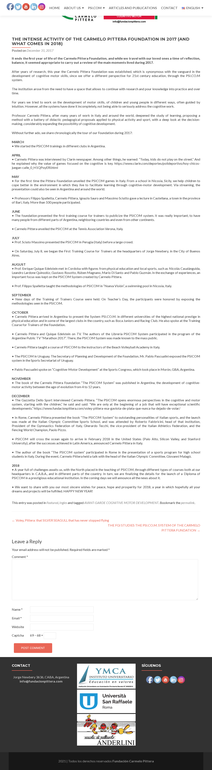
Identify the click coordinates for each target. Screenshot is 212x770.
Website (18, 627)
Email (17, 618)
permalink (188, 503)
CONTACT (169, 8)
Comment (20, 557)
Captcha (18, 635)
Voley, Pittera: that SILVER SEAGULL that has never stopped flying (60, 520)
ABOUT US (72, 8)
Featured (52, 503)
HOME (54, 8)
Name (17, 609)
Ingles (63, 503)
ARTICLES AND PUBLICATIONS (133, 8)
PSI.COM (95, 8)
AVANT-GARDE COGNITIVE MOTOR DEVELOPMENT (121, 503)
